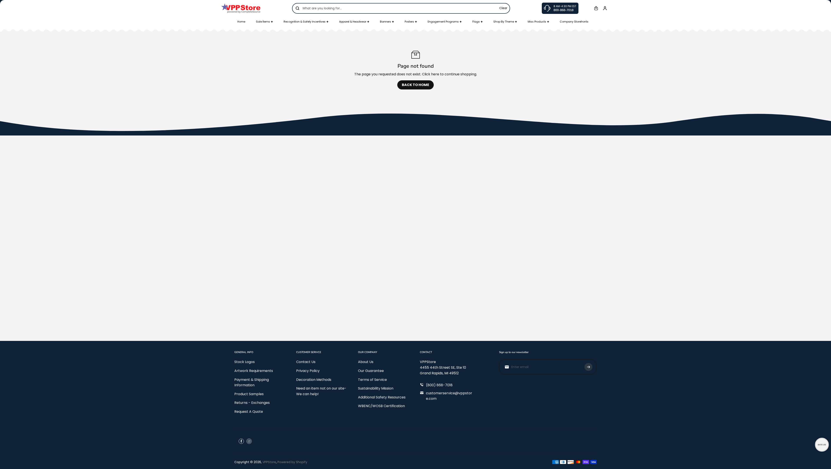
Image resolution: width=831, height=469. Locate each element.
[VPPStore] (240, 8)
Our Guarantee (371, 370)
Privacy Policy (308, 370)
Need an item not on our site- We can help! (321, 391)
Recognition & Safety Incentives (304, 21)
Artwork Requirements (253, 370)
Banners (385, 21)
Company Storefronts (574, 21)
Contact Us (305, 361)
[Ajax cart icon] (596, 8)
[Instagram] (249, 441)
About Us (365, 361)
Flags (476, 21)
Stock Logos (244, 361)
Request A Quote (248, 411)
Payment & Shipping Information (251, 382)
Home (241, 21)
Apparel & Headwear (352, 21)
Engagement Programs (443, 21)
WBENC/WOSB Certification (381, 405)
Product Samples (249, 393)
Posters (409, 21)
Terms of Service (372, 379)
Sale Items (263, 21)
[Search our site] (297, 8)
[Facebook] (241, 441)
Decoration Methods (313, 379)
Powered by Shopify (292, 462)
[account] (605, 8)
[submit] (588, 367)
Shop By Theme (503, 21)
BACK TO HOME (415, 84)
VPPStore (269, 462)
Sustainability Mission (375, 388)
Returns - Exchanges (252, 402)
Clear (503, 8)
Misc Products (537, 21)
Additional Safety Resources (382, 397)
